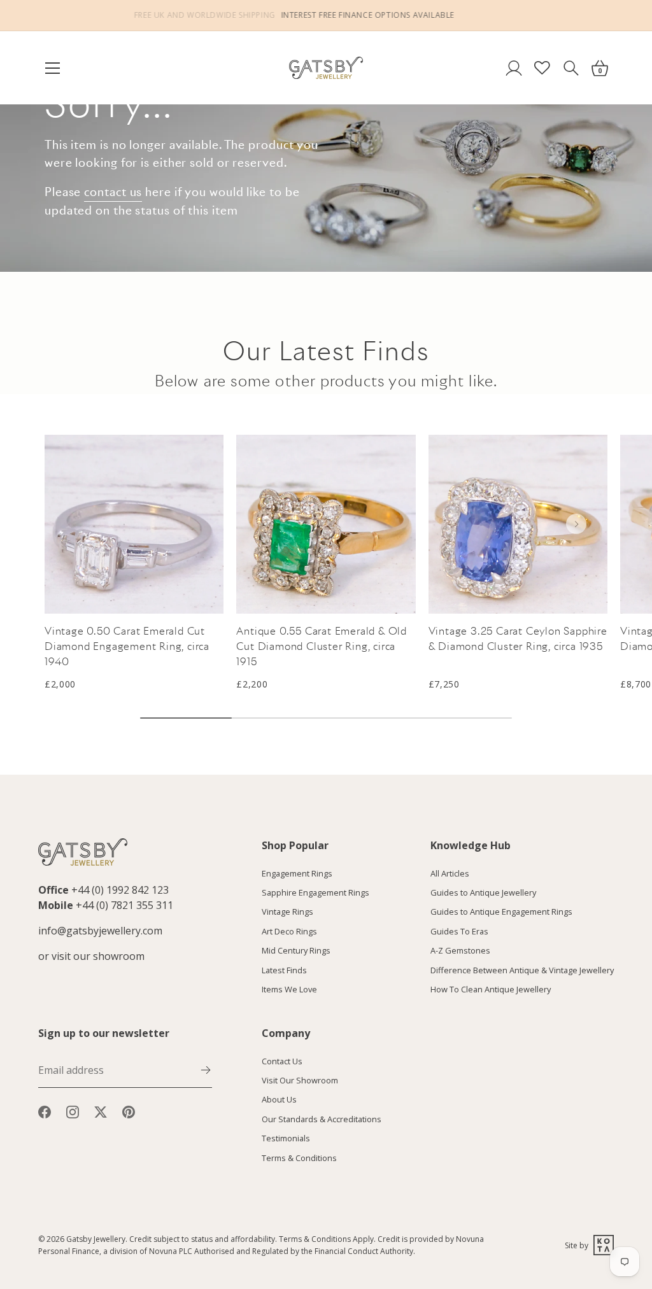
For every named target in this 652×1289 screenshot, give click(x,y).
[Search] (571, 68)
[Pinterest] (128, 1111)
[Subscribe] (205, 1068)
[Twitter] (100, 1111)
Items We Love (289, 989)
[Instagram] (72, 1111)
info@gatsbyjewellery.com (100, 931)
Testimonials (286, 1138)
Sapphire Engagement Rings (315, 892)
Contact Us (282, 1061)
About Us (279, 1099)
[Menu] (59, 68)
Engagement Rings (297, 873)
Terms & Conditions (299, 1158)
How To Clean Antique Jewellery (490, 989)
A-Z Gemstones (460, 950)
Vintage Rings (287, 911)
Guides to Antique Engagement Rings (501, 911)
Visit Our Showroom (300, 1080)
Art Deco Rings (289, 931)
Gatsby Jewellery (95, 1239)
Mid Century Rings (296, 950)
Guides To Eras (459, 931)
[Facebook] (44, 1111)
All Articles (449, 873)
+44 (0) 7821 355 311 (124, 905)
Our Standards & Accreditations (321, 1119)
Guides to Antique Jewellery (483, 892)
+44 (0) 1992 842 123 (120, 890)
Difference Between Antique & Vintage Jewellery (522, 970)
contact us (113, 192)
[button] (576, 524)
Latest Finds (284, 970)
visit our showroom (98, 956)
